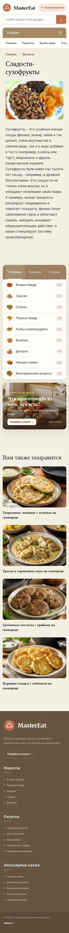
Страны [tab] (54, 272)
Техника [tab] (34, 272)
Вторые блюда (15, 779)
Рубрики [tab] (14, 272)
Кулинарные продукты (20, 851)
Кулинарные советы (18, 845)
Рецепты (28, 43)
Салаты (11, 796)
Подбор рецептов (52, 7)
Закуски (11, 791)
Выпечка (12, 802)
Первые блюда (16, 785)
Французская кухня (18, 888)
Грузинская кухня (17, 899)
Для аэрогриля (15, 833)
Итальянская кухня (17, 882)
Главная (11, 43)
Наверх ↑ (9, 923)
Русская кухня (15, 876)
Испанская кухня (16, 894)
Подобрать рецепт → (20, 754)
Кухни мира (47, 43)
